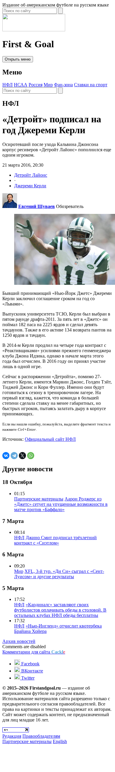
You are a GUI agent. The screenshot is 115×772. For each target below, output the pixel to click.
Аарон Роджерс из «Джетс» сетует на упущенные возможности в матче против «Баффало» (61, 504)
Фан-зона (63, 84)
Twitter (27, 677)
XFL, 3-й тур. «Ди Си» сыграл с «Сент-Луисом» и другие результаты (59, 574)
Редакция (11, 736)
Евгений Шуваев (36, 206)
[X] (22, 455)
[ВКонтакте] (5, 455)
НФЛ (7, 84)
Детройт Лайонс (30, 175)
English (60, 741)
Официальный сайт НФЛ (50, 439)
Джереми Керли (30, 185)
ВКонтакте (31, 670)
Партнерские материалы (38, 498)
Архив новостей (18, 641)
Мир (48, 84)
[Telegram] (14, 455)
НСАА (20, 84)
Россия (35, 84)
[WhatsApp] (30, 455)
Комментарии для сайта (33, 651)
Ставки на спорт (90, 84)
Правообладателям (41, 736)
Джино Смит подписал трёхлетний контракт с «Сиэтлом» (55, 540)
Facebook (30, 663)
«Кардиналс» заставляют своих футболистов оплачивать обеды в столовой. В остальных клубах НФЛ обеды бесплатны (60, 610)
